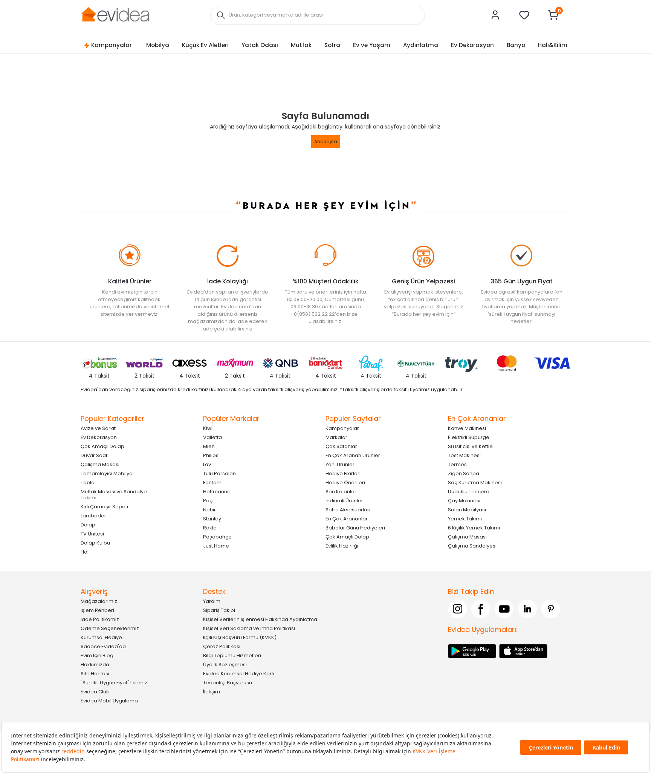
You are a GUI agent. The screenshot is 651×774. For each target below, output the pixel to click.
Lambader (93, 515)
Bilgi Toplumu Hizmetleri (232, 655)
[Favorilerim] (524, 15)
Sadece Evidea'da (103, 646)
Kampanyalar (111, 45)
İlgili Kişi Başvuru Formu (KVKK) (240, 637)
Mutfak (301, 45)
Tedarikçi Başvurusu (227, 682)
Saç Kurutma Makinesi (475, 482)
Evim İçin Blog (97, 655)
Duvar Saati (94, 455)
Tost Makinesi (464, 455)
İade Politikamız (100, 619)
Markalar (336, 437)
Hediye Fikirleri (343, 473)
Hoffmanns (216, 491)
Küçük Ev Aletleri (205, 45)
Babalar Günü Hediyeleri (355, 527)
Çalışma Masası (100, 464)
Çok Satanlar (341, 446)
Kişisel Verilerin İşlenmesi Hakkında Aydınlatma (260, 619)
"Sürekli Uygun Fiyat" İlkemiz (114, 682)
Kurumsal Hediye (101, 637)
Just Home (216, 545)
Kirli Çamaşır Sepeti (104, 506)
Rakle (210, 527)
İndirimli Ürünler (344, 500)
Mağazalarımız (99, 601)
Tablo (88, 482)
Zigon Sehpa (463, 473)
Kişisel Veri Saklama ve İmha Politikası (249, 628)
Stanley (212, 518)
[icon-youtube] (504, 609)
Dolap (88, 524)
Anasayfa (325, 141)
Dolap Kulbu (95, 542)
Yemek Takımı (465, 518)
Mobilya (157, 45)
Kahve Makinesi (467, 428)
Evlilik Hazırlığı (342, 545)
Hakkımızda (95, 664)
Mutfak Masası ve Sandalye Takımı (114, 494)
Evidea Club (95, 691)
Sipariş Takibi (219, 610)
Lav (207, 464)
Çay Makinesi (464, 500)
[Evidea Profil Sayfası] (495, 15)
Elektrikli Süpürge (468, 437)
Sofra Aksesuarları (348, 509)
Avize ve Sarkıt (98, 428)
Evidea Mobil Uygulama (109, 700)
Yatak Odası (259, 45)
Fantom (212, 482)
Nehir (209, 509)
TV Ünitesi (92, 533)
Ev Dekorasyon (472, 45)
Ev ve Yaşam (371, 45)
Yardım (211, 601)
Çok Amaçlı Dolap (102, 446)
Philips (211, 455)
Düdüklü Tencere (468, 491)
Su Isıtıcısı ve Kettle (470, 446)
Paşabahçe (217, 536)
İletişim (211, 691)
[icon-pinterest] (550, 609)
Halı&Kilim (552, 45)
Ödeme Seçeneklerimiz (110, 628)
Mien (209, 446)
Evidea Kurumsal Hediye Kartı (238, 673)
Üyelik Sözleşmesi (225, 664)
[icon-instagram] (457, 609)
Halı (85, 551)
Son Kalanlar (341, 491)
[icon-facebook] (480, 609)
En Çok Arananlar (347, 518)
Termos (457, 464)
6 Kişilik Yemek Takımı (474, 527)
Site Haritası (95, 673)
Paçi (208, 500)
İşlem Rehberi (97, 610)
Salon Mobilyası (467, 509)
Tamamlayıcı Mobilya (107, 473)
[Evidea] (115, 14)
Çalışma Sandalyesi (472, 545)
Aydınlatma (420, 45)
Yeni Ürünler (340, 464)
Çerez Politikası (221, 646)
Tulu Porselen (219, 473)
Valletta (212, 437)
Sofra (332, 45)
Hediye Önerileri (345, 482)
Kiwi (207, 428)
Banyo (516, 45)
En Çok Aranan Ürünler (353, 455)
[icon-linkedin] (527, 609)
